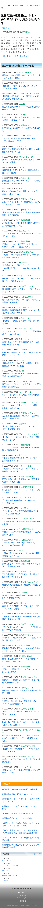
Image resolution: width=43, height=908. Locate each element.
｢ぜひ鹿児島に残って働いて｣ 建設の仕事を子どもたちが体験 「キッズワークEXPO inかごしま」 (20, 738)
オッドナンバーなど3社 (10, 865)
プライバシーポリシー (22, 898)
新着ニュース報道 (21, 5)
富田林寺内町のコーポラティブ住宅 (17, 818)
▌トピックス (6, 784)
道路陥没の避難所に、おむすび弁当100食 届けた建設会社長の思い (20, 19)
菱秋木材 (5, 870)
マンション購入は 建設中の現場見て (17, 813)
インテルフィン (7, 860)
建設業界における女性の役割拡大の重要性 (19, 789)
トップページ (6, 5)
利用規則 (23, 895)
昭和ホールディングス (9, 875)
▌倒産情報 (5, 854)
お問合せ (23, 901)
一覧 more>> (37, 854)
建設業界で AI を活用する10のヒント (17, 794)
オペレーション (23, 892)
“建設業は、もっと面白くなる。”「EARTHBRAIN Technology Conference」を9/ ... (21, 268)
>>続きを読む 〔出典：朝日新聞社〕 (16, 56)
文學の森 (5, 880)
